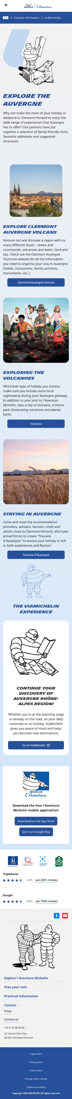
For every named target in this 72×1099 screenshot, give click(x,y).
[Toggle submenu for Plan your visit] (64, 986)
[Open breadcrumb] (5, 17)
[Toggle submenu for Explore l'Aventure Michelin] (64, 977)
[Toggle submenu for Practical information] (64, 995)
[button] (6, 5)
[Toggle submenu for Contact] (64, 1004)
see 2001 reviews (46, 880)
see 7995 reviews (46, 901)
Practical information (26, 17)
